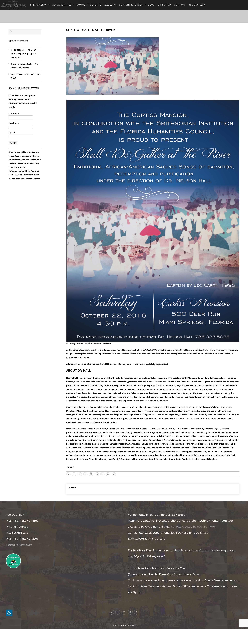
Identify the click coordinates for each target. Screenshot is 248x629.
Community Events (89, 5)
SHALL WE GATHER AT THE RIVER (90, 30)
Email (12, 133)
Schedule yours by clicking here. (193, 526)
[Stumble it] (91, 474)
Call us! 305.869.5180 (19, 544)
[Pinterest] (108, 474)
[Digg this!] (97, 474)
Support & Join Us (131, 5)
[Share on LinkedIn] (102, 474)
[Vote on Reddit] (85, 474)
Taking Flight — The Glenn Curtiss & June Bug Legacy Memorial (23, 54)
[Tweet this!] (68, 474)
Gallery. (110, 5)
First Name (14, 113)
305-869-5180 (197, 5)
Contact (180, 5)
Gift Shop (164, 5)
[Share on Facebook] (74, 474)
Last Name (14, 123)
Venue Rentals (61, 5)
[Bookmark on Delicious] (114, 474)
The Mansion (38, 5)
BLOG (151, 5)
